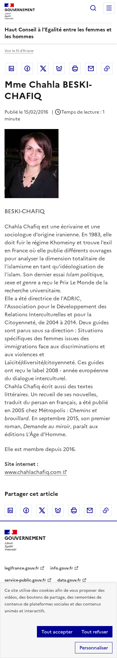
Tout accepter (56, 631)
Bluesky (59, 68)
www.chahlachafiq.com (33, 472)
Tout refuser (95, 631)
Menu (109, 8)
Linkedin (11, 68)
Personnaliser (94, 647)
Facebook (27, 68)
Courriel (91, 68)
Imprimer (75, 68)
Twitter (43, 68)
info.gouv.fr (61, 568)
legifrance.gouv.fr (22, 568)
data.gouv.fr (69, 580)
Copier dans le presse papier (106, 68)
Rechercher (93, 8)
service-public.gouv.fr (25, 580)
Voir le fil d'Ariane (19, 50)
